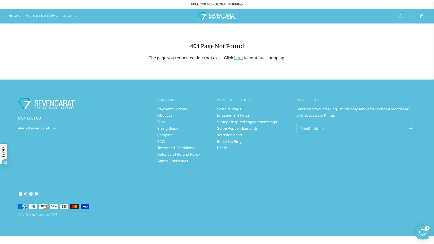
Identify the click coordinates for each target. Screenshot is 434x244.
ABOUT (68, 16)
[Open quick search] (400, 16)
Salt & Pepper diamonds (237, 128)
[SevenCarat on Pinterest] (26, 194)
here (238, 57)
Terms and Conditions (175, 147)
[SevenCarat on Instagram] (31, 194)
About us (164, 115)
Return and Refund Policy (178, 154)
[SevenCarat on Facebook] (20, 194)
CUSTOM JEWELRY (40, 16)
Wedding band (229, 135)
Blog (161, 122)
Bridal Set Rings (230, 141)
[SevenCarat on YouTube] (36, 194)
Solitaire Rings (229, 109)
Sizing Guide (167, 128)
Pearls (222, 147)
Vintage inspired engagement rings (247, 122)
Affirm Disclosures (172, 161)
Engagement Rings (233, 115)
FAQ (161, 141)
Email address (311, 124)
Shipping (165, 135)
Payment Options (172, 109)
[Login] (411, 16)
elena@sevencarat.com (37, 128)
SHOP (13, 16)
